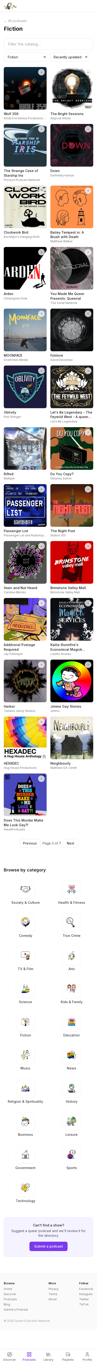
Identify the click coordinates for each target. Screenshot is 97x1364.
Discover (10, 1294)
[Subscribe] (41, 72)
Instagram (86, 1294)
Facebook (86, 1289)
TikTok (84, 1304)
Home (8, 1289)
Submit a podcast (48, 1246)
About (52, 1299)
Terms (52, 1294)
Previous (30, 843)
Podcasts (10, 1299)
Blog (7, 1304)
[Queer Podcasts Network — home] (10, 6)
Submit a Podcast (16, 1309)
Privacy (53, 1289)
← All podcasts (15, 21)
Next (70, 843)
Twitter (84, 1299)
